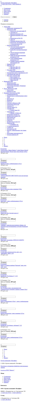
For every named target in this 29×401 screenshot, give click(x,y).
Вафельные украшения (14, 28)
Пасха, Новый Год (10, 88)
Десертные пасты (13, 104)
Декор (7, 26)
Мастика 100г (15, 67)
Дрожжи (10, 106)
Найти (14, 17)
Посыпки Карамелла (17, 71)
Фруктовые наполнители (15, 133)
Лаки (12, 39)
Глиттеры (13, 32)
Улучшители (11, 129)
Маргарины (11, 117)
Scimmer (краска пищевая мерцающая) (17, 62)
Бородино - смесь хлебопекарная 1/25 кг (12, 201)
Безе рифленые (15, 78)
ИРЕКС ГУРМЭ (15, 113)
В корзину (3, 160)
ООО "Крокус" (7, 370)
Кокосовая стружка (13, 114)
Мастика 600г (15, 68)
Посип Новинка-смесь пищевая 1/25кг (11, 189)
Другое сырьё (12, 107)
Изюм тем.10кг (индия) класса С (10, 213)
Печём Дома (14, 110)
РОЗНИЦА (14, 124)
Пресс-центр (7, 11)
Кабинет (6, 14)
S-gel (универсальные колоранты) (16, 59)
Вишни (10, 100)
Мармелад (11, 64)
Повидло (10, 123)
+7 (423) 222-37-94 (6, 4)
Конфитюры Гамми (13, 116)
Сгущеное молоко (13, 126)
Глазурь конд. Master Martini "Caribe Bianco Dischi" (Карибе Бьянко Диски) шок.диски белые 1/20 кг (14, 151)
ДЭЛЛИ (10, 108)
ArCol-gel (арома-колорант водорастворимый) (17, 47)
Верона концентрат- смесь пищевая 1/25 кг (12, 313)
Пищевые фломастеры (17, 41)
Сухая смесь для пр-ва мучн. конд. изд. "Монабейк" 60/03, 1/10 (11, 252)
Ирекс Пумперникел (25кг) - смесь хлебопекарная (14, 301)
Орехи (9, 120)
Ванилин (10, 98)
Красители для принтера (18, 42)
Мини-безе (14, 80)
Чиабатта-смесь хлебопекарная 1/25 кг (11, 163)
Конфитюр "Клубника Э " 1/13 (9, 276)
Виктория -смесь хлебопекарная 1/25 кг (11, 337)
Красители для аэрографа (18, 31)
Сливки (10, 127)
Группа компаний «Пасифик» (9, 2)
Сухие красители (16, 44)
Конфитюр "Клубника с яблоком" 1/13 (11, 325)
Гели (9, 101)
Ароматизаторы (12, 94)
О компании (7, 8)
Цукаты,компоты (12, 134)
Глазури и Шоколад (13, 103)
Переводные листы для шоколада (17, 72)
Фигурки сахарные (13, 75)
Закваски (10, 111)
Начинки (10, 119)
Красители (11, 29)
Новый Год (11, 91)
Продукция (7, 9)
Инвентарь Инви (13, 84)
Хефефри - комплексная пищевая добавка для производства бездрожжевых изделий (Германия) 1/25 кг (14, 226)
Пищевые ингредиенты (12, 93)
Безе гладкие (15, 77)
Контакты (6, 12)
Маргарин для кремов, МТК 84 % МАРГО (12, 240)
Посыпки (11, 70)
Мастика (10, 65)
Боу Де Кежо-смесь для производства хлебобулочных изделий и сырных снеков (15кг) (14, 288)
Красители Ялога (13, 45)
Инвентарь (8, 81)
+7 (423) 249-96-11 (16, 4)
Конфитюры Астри (13, 121)
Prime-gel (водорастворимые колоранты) (18, 56)
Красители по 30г (16, 38)
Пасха (10, 90)
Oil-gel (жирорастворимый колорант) (17, 53)
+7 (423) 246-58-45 (6, 399)
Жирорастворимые (16, 34)
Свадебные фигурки (13, 74)
